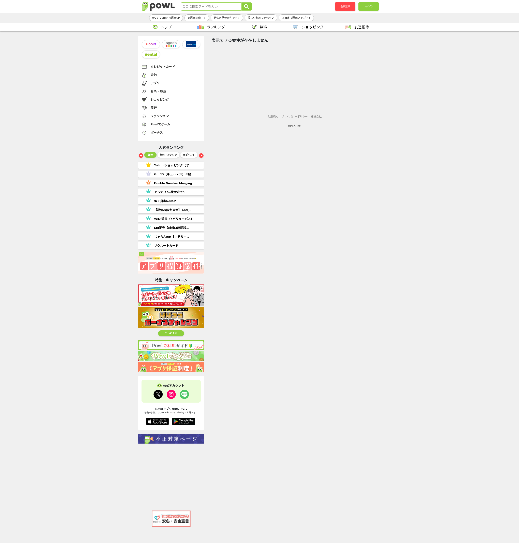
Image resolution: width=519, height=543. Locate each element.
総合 (150, 154)
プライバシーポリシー (294, 116)
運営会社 (316, 116)
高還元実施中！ (197, 17)
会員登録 (345, 6)
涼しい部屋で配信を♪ (261, 17)
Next (201, 156)
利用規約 (273, 116)
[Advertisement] (171, 475)
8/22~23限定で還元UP (166, 17)
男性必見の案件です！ (227, 17)
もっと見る (171, 333)
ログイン (368, 6)
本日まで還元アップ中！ (296, 17)
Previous (141, 156)
